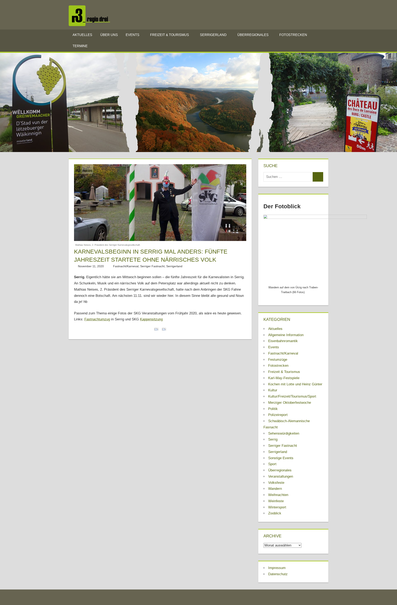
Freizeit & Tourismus (169, 35)
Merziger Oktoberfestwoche (289, 403)
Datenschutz (278, 574)
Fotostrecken (293, 35)
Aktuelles (82, 35)
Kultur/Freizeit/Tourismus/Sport (292, 396)
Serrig (272, 439)
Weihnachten (278, 495)
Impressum (277, 568)
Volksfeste (276, 483)
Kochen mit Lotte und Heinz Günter (295, 384)
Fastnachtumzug (97, 319)
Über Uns (109, 35)
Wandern (275, 489)
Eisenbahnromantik (283, 341)
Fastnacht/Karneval (126, 266)
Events (132, 35)
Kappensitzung (151, 319)
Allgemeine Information (286, 335)
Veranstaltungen (280, 476)
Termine (80, 46)
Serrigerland (213, 35)
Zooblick (274, 513)
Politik (273, 409)
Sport (272, 464)
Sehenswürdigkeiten (283, 433)
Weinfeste (276, 501)
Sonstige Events (280, 458)
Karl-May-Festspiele (283, 378)
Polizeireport (278, 415)
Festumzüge (277, 360)
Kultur (272, 390)
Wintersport (277, 507)
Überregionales (253, 35)
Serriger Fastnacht (152, 266)
